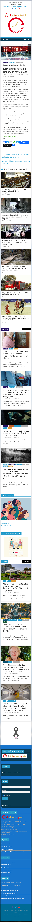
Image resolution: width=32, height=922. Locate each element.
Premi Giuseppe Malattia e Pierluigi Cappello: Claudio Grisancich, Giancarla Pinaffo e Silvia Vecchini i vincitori (16, 668)
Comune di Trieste (6, 864)
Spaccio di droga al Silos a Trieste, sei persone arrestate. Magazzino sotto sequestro (15, 217)
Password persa (6, 805)
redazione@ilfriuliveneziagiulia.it (9, 890)
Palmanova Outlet (6, 844)
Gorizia (11, 426)
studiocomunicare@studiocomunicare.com (12, 898)
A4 (22, 74)
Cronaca (5, 62)
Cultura (5, 619)
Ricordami (7, 795)
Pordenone (19, 62)
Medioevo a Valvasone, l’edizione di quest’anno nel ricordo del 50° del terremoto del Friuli (15, 627)
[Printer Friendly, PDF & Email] (10, 136)
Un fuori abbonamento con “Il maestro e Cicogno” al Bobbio (16, 162)
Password (5, 790)
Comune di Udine (6, 867)
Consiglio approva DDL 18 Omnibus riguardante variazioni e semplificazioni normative (14, 191)
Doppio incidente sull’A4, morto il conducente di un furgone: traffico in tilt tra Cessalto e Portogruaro (16, 393)
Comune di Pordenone (7, 870)
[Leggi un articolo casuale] (29, 39)
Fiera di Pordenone (6, 846)
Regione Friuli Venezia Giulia (8, 862)
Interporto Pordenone (7, 849)
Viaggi (5, 621)
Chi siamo (5, 770)
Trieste (11, 348)
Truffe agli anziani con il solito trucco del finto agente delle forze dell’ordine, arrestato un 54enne (15, 354)
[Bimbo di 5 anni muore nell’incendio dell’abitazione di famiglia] (16, 276)
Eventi (8, 581)
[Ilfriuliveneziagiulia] (3, 39)
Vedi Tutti (26, 329)
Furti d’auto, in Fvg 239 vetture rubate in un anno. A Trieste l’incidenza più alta (16, 433)
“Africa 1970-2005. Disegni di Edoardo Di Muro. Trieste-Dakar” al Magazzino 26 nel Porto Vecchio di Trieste (15, 706)
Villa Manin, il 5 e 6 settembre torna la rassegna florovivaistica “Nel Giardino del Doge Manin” (16, 587)
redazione (17, 74)
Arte (4, 581)
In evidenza (12, 62)
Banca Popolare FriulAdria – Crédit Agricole (12, 852)
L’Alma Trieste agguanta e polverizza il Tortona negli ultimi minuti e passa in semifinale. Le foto (16, 318)
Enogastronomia (12, 619)
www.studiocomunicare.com (8, 896)
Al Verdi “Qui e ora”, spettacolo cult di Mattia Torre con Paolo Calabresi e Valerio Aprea (15, 242)
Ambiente (5, 464)
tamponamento (10, 76)
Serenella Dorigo (17, 712)
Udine (16, 348)
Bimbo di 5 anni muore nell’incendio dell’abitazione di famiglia (15, 156)
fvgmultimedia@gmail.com (8, 893)
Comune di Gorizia (6, 872)
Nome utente (5, 785)
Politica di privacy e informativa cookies (12, 773)
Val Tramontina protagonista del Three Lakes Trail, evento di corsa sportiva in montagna (14, 268)
